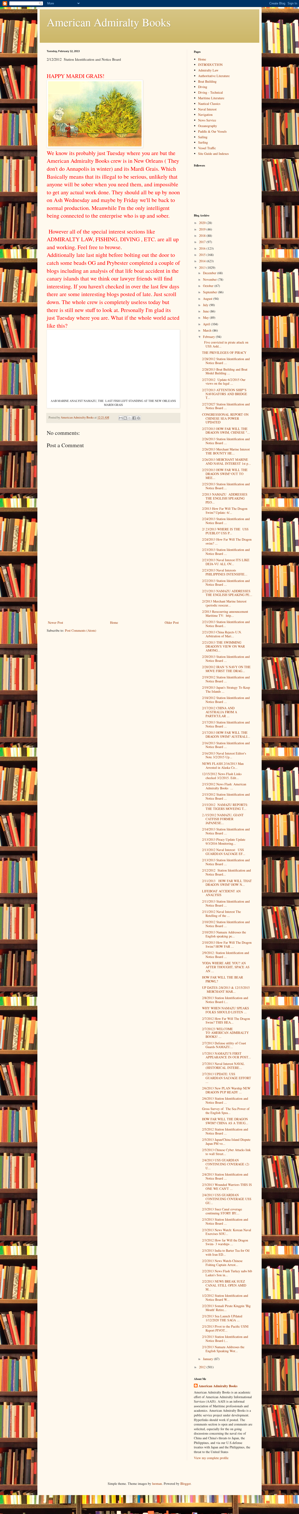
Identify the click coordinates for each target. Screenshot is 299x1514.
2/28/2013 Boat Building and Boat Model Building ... (224, 371)
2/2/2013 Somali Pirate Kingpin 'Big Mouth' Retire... (226, 1308)
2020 (202, 222)
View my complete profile (211, 1458)
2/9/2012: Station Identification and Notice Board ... (225, 954)
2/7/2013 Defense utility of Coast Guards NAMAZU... (224, 1045)
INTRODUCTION (210, 64)
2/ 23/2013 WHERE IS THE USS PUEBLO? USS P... (225, 531)
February (209, 336)
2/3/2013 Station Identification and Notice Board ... (225, 1221)
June (206, 311)
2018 (202, 235)
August (208, 298)
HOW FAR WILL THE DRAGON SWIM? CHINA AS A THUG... (225, 1121)
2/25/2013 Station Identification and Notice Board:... (226, 486)
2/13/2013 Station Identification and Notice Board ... (226, 862)
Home (114, 622)
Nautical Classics (209, 103)
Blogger (185, 1483)
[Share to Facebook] (134, 418)
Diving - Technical (210, 92)
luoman (157, 1483)
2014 (202, 261)
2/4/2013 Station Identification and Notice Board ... (225, 1176)
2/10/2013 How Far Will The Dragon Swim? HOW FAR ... (227, 944)
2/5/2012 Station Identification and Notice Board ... (225, 1131)
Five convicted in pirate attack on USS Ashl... (225, 344)
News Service (207, 120)
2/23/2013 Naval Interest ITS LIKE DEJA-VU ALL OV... (225, 562)
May (206, 317)
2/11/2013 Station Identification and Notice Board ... (226, 903)
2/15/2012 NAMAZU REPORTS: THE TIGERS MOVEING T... (225, 806)
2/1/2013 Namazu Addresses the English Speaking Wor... (223, 1349)
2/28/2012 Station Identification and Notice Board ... (226, 361)
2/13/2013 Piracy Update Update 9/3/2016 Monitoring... (223, 841)
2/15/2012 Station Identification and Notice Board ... (226, 796)
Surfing (203, 142)
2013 (202, 267)
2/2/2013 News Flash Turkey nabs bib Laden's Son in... (227, 1273)
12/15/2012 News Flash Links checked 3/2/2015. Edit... (222, 776)
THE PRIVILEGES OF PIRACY (224, 352)
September (210, 292)
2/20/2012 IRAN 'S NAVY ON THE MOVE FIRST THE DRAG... (226, 669)
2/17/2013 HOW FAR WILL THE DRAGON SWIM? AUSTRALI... (226, 734)
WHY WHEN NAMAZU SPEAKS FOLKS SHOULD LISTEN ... (225, 1010)
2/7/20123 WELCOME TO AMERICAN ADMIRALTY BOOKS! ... (225, 1033)
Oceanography (207, 126)
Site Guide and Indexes (213, 153)
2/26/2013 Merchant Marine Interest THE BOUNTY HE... (226, 451)
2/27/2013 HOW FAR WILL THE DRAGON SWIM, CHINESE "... (226, 430)
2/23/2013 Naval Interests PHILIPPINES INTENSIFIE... (224, 572)
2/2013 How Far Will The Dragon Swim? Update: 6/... (224, 510)
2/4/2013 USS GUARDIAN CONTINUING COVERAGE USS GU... (226, 1199)
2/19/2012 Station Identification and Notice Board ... (226, 679)
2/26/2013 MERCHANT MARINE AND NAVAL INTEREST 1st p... (226, 461)
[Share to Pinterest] (138, 418)
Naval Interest (207, 109)
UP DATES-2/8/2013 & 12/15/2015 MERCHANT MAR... (226, 989)
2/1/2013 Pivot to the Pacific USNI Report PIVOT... (225, 1328)
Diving (202, 87)
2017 (202, 242)
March (207, 330)
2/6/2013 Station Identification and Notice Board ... (225, 1100)
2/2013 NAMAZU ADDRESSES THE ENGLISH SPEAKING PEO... (224, 498)
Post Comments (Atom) (80, 630)
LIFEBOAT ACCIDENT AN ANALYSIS (221, 893)
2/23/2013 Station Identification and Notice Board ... (226, 551)
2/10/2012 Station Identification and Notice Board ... (226, 924)
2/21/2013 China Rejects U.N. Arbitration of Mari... (222, 634)
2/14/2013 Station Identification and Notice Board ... (226, 831)
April (207, 324)
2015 (202, 254)
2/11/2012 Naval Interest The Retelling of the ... (221, 913)
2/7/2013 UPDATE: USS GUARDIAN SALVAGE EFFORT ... (226, 1078)
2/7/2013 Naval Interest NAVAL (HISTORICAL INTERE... (223, 1065)
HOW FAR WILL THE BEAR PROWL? (222, 979)
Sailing (202, 137)
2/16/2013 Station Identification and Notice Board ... (226, 745)
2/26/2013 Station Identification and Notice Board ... (226, 441)
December (210, 273)
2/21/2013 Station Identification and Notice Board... (226, 624)
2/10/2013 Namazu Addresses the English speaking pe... (224, 934)
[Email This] (120, 418)
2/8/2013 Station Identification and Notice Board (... (225, 1000)
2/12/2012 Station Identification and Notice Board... (226, 872)
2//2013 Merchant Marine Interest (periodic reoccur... (224, 603)
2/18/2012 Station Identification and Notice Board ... (226, 699)
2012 (202, 1367)
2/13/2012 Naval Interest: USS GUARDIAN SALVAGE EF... (223, 851)
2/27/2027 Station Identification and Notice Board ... (226, 406)
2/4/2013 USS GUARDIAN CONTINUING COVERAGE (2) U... (225, 1164)
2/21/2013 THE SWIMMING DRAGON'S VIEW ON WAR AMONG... (223, 646)
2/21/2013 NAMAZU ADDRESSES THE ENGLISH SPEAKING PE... (227, 593)
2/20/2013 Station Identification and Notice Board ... (226, 658)
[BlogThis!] (125, 418)
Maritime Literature (211, 98)
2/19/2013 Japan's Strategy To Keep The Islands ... (226, 689)
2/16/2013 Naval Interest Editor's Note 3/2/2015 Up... (224, 755)
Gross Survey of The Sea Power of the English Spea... (225, 1110)
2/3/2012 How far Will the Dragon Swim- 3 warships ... (225, 1242)
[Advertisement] (113, 584)
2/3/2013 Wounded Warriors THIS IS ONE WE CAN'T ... (227, 1186)
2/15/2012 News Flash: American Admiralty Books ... (224, 786)
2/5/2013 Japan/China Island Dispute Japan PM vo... (226, 1141)
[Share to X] (129, 418)
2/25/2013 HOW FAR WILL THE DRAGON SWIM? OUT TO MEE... (225, 474)
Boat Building (207, 81)
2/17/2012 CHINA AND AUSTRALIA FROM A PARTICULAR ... (219, 712)
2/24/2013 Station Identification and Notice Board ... (226, 521)
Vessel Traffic (207, 148)
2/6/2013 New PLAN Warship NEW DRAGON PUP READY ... (226, 1090)
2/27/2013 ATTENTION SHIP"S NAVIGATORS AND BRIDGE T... (224, 394)
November (210, 279)
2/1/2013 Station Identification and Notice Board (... (225, 1338)
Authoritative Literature (214, 76)
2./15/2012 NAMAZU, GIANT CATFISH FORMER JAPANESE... (223, 819)
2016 (202, 248)
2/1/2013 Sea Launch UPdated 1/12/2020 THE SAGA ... (222, 1318)
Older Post (172, 622)
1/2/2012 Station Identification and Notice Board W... (225, 1297)
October (208, 286)
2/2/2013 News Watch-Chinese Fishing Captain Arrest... (222, 1263)
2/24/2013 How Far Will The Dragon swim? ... (227, 541)
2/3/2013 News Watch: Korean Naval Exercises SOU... (226, 1232)
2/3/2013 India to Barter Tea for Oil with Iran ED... (225, 1252)
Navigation (205, 114)
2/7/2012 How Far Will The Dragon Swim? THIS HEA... (226, 1020)
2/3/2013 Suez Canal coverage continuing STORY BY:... (222, 1211)
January (208, 1359)
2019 (202, 229)
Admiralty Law (208, 70)
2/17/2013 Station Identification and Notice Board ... (226, 724)
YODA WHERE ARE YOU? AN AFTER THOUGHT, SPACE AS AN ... (225, 967)
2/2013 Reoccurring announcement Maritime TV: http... (225, 613)
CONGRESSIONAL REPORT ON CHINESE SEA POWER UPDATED (225, 418)
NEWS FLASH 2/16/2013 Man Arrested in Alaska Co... (223, 765)
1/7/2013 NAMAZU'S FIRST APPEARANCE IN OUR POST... (226, 1055)
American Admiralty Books (109, 21)
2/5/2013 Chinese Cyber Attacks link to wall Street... (226, 1152)
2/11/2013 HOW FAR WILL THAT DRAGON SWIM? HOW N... (227, 883)
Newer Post (55, 622)
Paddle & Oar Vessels (212, 131)
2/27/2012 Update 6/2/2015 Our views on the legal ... (224, 381)
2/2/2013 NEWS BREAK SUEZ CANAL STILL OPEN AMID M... (224, 1285)
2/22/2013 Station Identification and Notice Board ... (226, 582)
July (206, 305)
